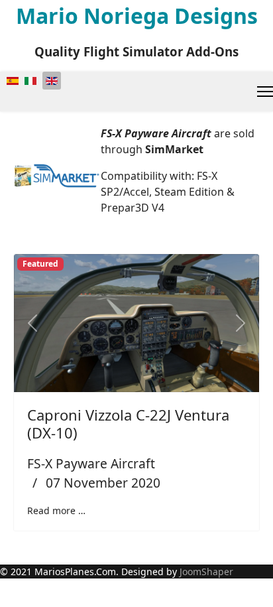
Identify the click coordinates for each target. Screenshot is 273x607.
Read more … (56, 510)
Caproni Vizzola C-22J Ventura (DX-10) (128, 423)
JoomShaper (206, 571)
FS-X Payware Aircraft (91, 463)
